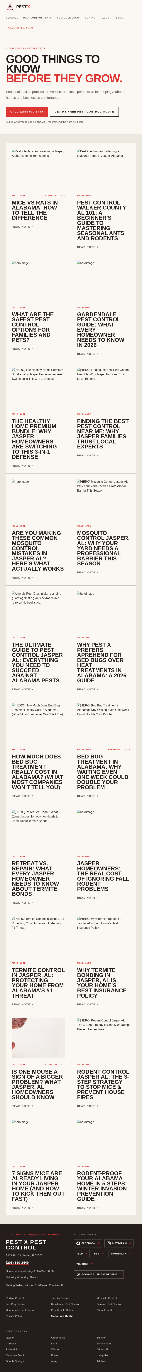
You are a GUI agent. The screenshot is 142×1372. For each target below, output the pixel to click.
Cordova (11, 1343)
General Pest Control (109, 1304)
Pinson (55, 1355)
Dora (54, 1343)
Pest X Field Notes (62, 1310)
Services (12, 18)
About (106, 18)
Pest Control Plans (37, 18)
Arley (54, 1361)
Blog (119, 18)
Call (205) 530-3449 (21, 28)
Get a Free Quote (62, 1315)
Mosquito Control (107, 1298)
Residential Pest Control (65, 1304)
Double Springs (15, 1361)
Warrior (55, 1349)
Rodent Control (15, 1298)
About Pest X (104, 1310)
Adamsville (103, 1349)
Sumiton (101, 1337)
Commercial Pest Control (20, 1310)
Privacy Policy (14, 1315)
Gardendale (58, 1337)
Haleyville (102, 1355)
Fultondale (12, 1349)
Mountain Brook (15, 1355)
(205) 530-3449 (17, 1262)
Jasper (10, 1337)
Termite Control (60, 1298)
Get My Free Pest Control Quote (84, 111)
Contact (91, 18)
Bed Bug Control (15, 1304)
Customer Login (68, 18)
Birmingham (104, 1343)
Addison (101, 1361)
